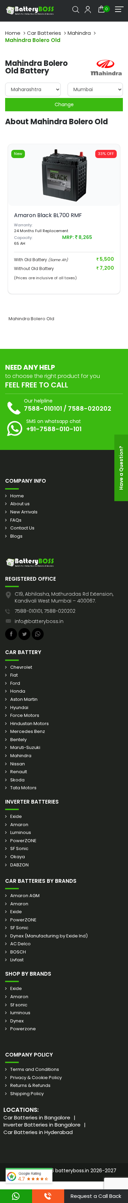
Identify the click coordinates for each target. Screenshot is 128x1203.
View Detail (64, 187)
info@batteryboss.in (39, 621)
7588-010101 (43, 408)
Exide (16, 816)
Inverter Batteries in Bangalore (42, 1124)
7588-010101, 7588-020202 (45, 611)
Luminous (20, 833)
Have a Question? (121, 468)
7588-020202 (89, 408)
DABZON (19, 865)
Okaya (17, 857)
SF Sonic (19, 849)
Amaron (19, 825)
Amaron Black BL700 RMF (48, 215)
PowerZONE (23, 841)
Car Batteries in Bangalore (36, 1117)
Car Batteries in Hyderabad (38, 1132)
